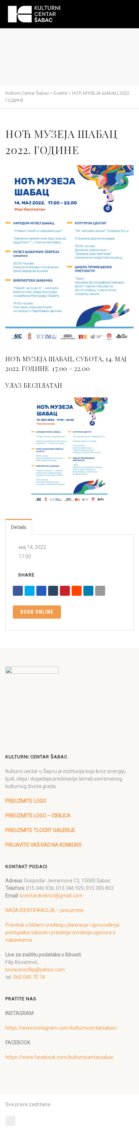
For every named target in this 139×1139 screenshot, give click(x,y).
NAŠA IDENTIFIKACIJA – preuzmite (44, 910)
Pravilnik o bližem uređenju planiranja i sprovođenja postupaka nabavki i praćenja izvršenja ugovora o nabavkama (62, 932)
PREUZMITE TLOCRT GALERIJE (40, 830)
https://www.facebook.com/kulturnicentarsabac (59, 1057)
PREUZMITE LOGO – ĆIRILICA (38, 815)
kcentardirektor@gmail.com (51, 895)
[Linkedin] (88, 591)
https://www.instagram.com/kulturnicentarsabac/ (61, 1028)
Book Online (36, 612)
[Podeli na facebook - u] (18, 591)
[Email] (100, 591)
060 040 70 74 (29, 977)
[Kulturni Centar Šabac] (34, 14)
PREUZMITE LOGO (25, 801)
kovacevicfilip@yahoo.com (35, 969)
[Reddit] (77, 591)
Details (18, 527)
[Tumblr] (53, 591)
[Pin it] (65, 591)
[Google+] (41, 591)
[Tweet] (30, 591)
